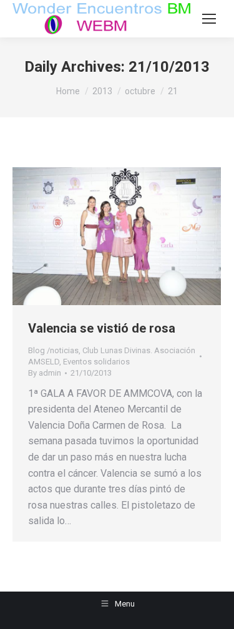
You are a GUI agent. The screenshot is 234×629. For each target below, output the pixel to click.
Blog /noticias (53, 350)
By (44, 373)
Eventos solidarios (96, 361)
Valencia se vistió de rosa (101, 328)
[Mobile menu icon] (209, 18)
